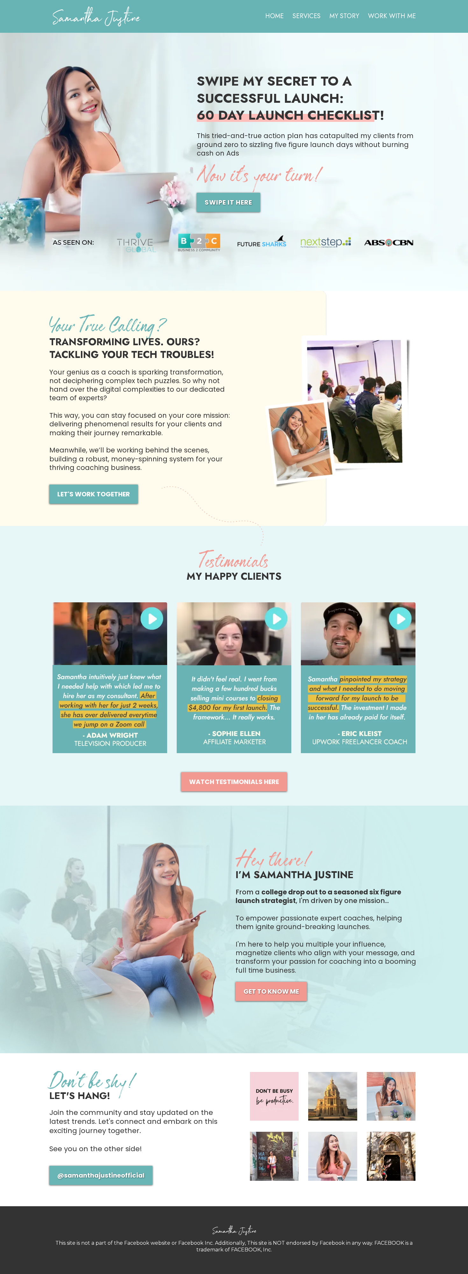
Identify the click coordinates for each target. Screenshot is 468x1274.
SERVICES (307, 16)
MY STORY (344, 16)
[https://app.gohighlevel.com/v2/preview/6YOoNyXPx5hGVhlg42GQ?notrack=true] (101, 16)
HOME (274, 16)
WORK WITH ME (392, 16)
